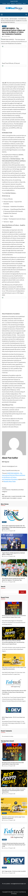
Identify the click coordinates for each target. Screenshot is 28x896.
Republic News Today (10, 481)
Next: (13, 496)
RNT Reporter (5, 462)
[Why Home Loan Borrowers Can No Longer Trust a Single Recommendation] (14, 806)
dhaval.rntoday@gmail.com (9, 466)
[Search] (26, 14)
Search (3, 587)
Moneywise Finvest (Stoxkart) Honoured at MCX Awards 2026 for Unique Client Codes (14, 616)
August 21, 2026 (12, 820)
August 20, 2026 (12, 530)
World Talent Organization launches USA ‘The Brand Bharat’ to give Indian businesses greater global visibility (14, 527)
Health (8, 3)
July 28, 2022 (7, 36)
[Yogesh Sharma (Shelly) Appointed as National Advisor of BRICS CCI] (14, 542)
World (24, 3)
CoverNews (21, 892)
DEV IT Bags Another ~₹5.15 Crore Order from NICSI (13, 718)
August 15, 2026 (12, 581)
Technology (5, 785)
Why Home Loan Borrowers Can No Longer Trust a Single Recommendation (14, 668)
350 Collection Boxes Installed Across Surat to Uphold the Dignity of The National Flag (13, 579)
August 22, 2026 (12, 765)
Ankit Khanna (5, 530)
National (13, 3)
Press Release (19, 3)
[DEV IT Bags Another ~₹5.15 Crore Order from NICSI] (14, 860)
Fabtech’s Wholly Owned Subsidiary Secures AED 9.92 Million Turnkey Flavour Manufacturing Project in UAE (14, 692)
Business (4, 758)
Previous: (12, 489)
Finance (4, 3)
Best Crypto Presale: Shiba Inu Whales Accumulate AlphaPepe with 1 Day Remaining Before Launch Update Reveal (13, 642)
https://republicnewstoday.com (11, 470)
